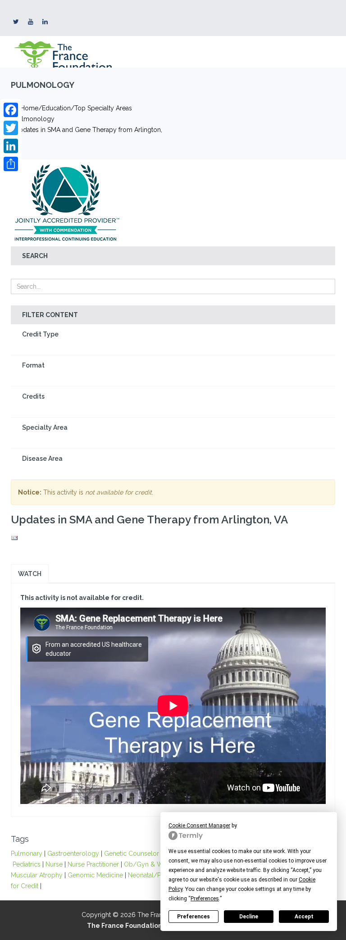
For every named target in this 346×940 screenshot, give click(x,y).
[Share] (11, 164)
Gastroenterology (73, 853)
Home (29, 108)
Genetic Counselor (131, 853)
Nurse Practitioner (93, 864)
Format (33, 365)
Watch (29, 573)
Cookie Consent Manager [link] (199, 825)
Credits (33, 396)
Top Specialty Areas (103, 108)
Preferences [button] (205, 898)
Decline (248, 916)
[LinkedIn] (11, 146)
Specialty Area (45, 427)
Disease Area (42, 458)
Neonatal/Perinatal (155, 875)
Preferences (193, 916)
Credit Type (40, 334)
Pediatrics (27, 864)
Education (56, 108)
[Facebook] (11, 110)
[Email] (173, 538)
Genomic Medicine (95, 875)
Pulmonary (26, 853)
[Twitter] (11, 128)
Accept (304, 916)
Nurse (54, 864)
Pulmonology (34, 119)
